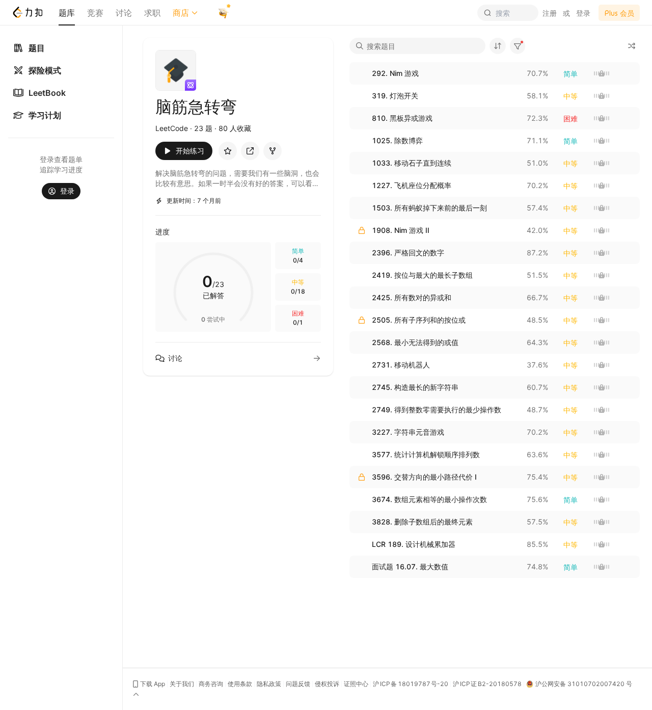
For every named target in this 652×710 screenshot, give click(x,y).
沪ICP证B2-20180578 (487, 684)
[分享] (250, 151)
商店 (181, 13)
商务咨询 (211, 684)
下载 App (152, 684)
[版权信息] (137, 695)
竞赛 (95, 13)
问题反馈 (298, 684)
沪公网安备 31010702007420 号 (583, 684)
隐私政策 (269, 684)
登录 (583, 13)
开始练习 (190, 150)
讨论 (124, 13)
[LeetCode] (27, 12)
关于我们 (182, 684)
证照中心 (356, 684)
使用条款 (240, 684)
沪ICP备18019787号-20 (410, 684)
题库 (67, 13)
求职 (152, 13)
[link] (61, 93)
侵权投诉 (327, 684)
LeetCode (171, 128)
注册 (549, 13)
